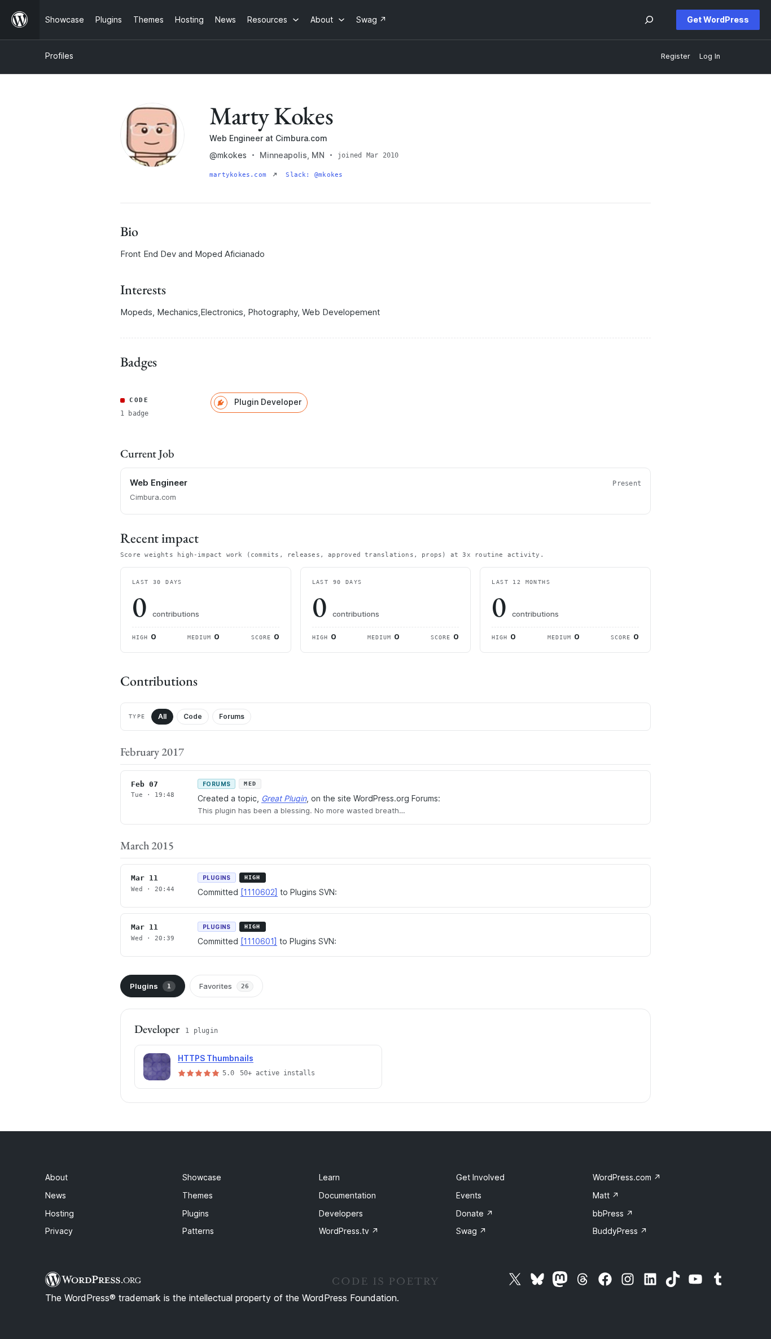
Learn (329, 1177)
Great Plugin (283, 798)
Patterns (198, 1231)
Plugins (150, 986)
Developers (341, 1213)
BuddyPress (620, 1231)
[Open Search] (649, 20)
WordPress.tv (349, 1231)
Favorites (224, 986)
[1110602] (259, 892)
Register (675, 56)
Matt (606, 1195)
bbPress (613, 1213)
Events (468, 1195)
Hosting (59, 1213)
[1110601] (258, 941)
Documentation (347, 1195)
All (162, 716)
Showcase (201, 1177)
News (55, 1195)
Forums (231, 716)
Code (192, 716)
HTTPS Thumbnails (215, 1058)
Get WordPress (718, 19)
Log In (709, 56)
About (56, 1177)
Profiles (59, 55)
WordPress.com (627, 1177)
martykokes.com (239, 174)
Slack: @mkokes (314, 174)
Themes (197, 1195)
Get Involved (480, 1177)
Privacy (59, 1231)
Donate (474, 1213)
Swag (471, 1231)
